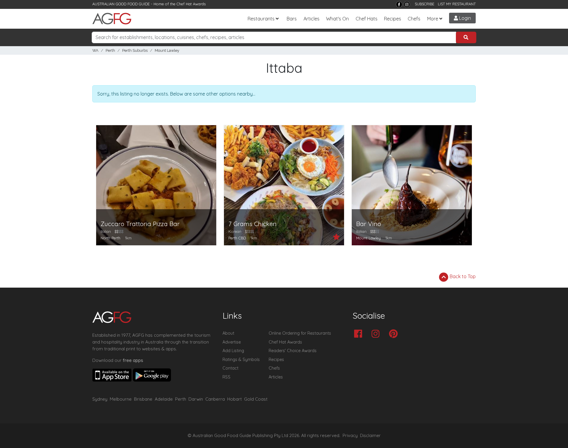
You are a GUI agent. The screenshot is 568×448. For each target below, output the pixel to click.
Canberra (215, 399)
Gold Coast (255, 399)
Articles (312, 19)
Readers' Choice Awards (293, 350)
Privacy (350, 435)
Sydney (99, 399)
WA (95, 50)
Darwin (195, 399)
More (432, 19)
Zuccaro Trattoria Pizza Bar (140, 223)
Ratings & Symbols (241, 359)
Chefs (414, 19)
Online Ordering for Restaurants (300, 333)
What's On (337, 19)
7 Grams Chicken (252, 223)
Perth (110, 50)
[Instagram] (407, 4)
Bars (292, 19)
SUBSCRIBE (424, 3)
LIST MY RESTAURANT (457, 3)
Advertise (231, 342)
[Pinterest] (395, 334)
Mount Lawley (167, 50)
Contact (230, 368)
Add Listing (233, 350)
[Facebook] (399, 4)
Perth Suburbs (135, 50)
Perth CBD (237, 238)
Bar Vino (368, 223)
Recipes (392, 19)
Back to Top (462, 276)
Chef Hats (366, 19)
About (228, 333)
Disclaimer (370, 435)
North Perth (110, 238)
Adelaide (164, 399)
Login (464, 18)
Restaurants (261, 19)
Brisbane (143, 399)
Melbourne (121, 399)
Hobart (234, 399)
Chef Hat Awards (191, 3)
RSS (226, 377)
